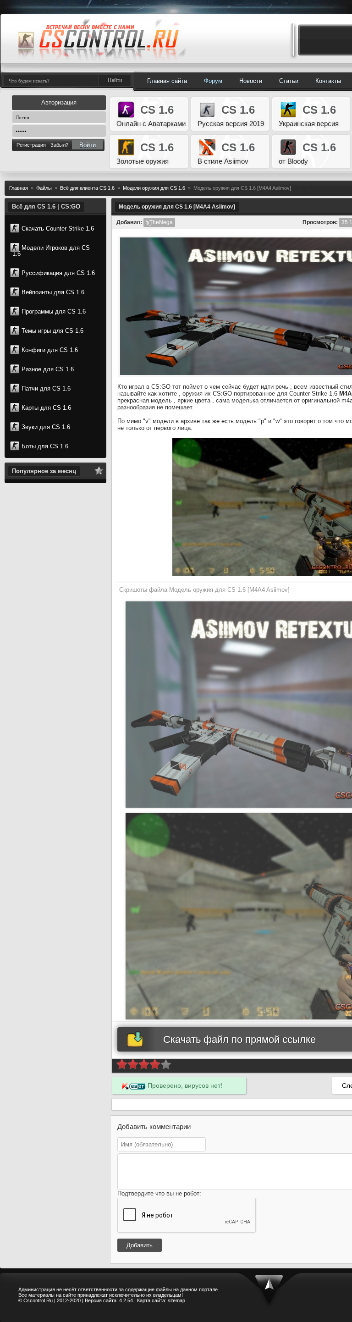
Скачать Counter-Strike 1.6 (58, 228)
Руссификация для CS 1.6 (58, 273)
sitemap (176, 1300)
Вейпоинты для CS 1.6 (53, 292)
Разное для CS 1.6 (48, 369)
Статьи (288, 80)
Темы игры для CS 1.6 (52, 330)
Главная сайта (167, 80)
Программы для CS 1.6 (54, 311)
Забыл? (59, 145)
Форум (213, 80)
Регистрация (31, 145)
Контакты (328, 80)
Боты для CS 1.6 (45, 446)
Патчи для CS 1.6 (46, 388)
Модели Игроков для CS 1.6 (51, 250)
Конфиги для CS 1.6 (50, 350)
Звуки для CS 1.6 (46, 427)
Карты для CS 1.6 (46, 407)
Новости (250, 80)
